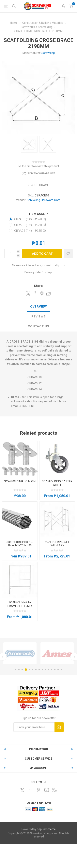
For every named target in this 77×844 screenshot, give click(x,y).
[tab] (38, 307)
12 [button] (51, 669)
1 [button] (15, 669)
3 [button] (22, 669)
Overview (38, 306)
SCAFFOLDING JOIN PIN (20, 481)
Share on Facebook (35, 293)
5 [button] (29, 669)
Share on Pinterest (42, 293)
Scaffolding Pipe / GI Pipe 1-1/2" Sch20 (20, 543)
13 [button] (54, 669)
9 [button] (42, 669)
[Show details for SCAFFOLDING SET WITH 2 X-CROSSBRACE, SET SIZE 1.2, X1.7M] (57, 519)
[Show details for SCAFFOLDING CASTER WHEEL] (57, 458)
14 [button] (58, 669)
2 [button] (19, 669)
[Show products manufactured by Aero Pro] (20, 653)
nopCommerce (46, 829)
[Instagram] (46, 790)
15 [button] (61, 669)
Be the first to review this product (38, 166)
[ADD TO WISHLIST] (68, 253)
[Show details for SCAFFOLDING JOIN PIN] (20, 458)
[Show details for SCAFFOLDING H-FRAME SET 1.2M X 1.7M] (20, 580)
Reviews (38, 316)
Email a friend (48, 293)
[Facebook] (30, 790)
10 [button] (45, 669)
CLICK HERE (27, 406)
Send (59, 727)
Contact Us (38, 326)
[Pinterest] (38, 790)
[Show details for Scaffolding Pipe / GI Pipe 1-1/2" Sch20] (20, 519)
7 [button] (36, 669)
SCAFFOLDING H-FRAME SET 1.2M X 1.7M (20, 606)
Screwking (48, 53)
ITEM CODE (37, 214)
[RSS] (55, 790)
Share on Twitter (28, 293)
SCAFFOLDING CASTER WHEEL (57, 483)
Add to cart (42, 253)
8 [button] (39, 669)
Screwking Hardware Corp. (44, 200)
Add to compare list (41, 173)
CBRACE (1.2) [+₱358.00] (30, 225)
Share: (38, 286)
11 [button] (48, 669)
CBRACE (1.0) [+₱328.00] (30, 219)
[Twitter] (22, 790)
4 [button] (26, 669)
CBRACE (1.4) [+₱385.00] (30, 230)
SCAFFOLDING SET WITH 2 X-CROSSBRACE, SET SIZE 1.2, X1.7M (57, 547)
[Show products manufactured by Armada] (57, 653)
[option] (19, 653)
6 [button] (32, 669)
